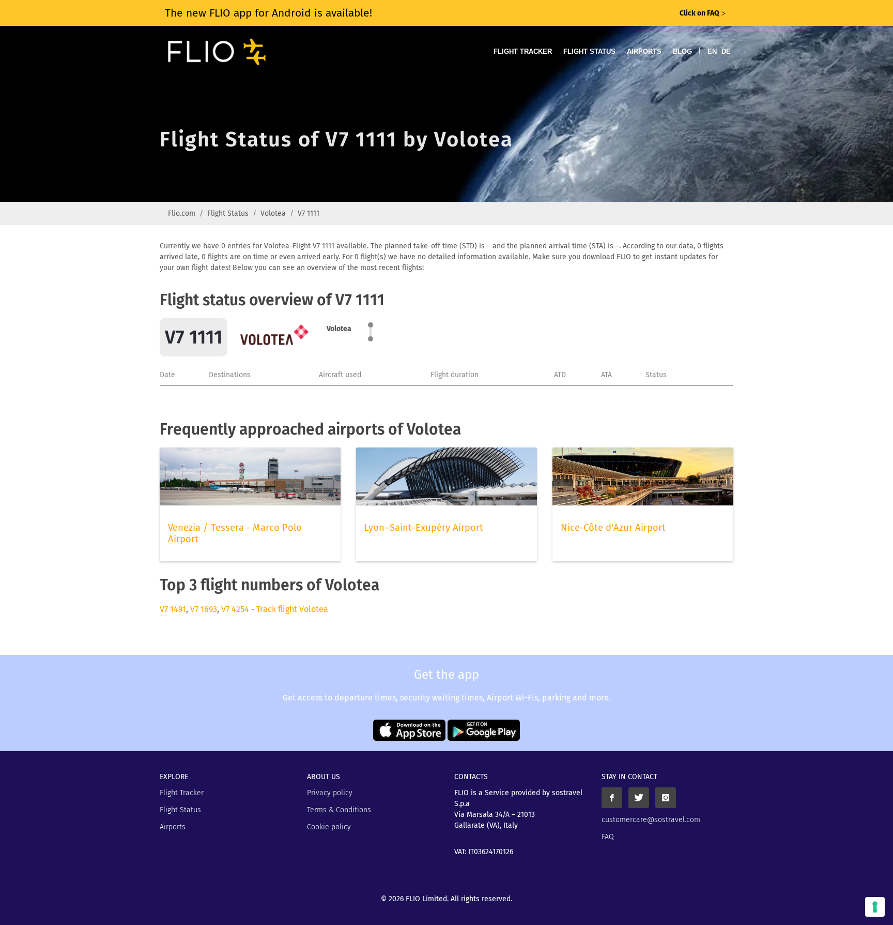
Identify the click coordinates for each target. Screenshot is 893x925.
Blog (682, 51)
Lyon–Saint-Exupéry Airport (423, 527)
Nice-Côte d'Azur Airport (613, 527)
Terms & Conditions (339, 809)
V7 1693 (203, 609)
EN (712, 51)
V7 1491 (173, 609)
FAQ (608, 836)
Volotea (273, 213)
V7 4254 (235, 609)
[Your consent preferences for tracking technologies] (875, 907)
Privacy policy (329, 792)
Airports (644, 51)
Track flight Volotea (292, 609)
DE (726, 51)
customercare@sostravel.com (651, 819)
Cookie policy (329, 827)
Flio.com (181, 213)
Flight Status (589, 51)
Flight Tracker (523, 51)
